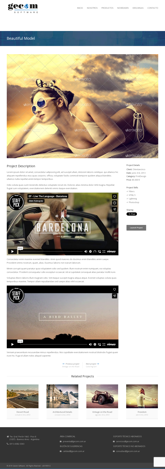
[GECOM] (23, 10)
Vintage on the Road (70, 365)
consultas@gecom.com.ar (128, 451)
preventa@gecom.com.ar (74, 441)
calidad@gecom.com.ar (73, 451)
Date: (129, 173)
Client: (129, 169)
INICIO (80, 8)
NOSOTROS (92, 8)
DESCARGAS (138, 8)
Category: (131, 176)
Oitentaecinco (139, 169)
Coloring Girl (91, 365)
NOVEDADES (123, 8)
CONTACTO (152, 8)
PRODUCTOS (107, 8)
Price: (129, 179)
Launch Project (136, 228)
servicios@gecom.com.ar (127, 441)
